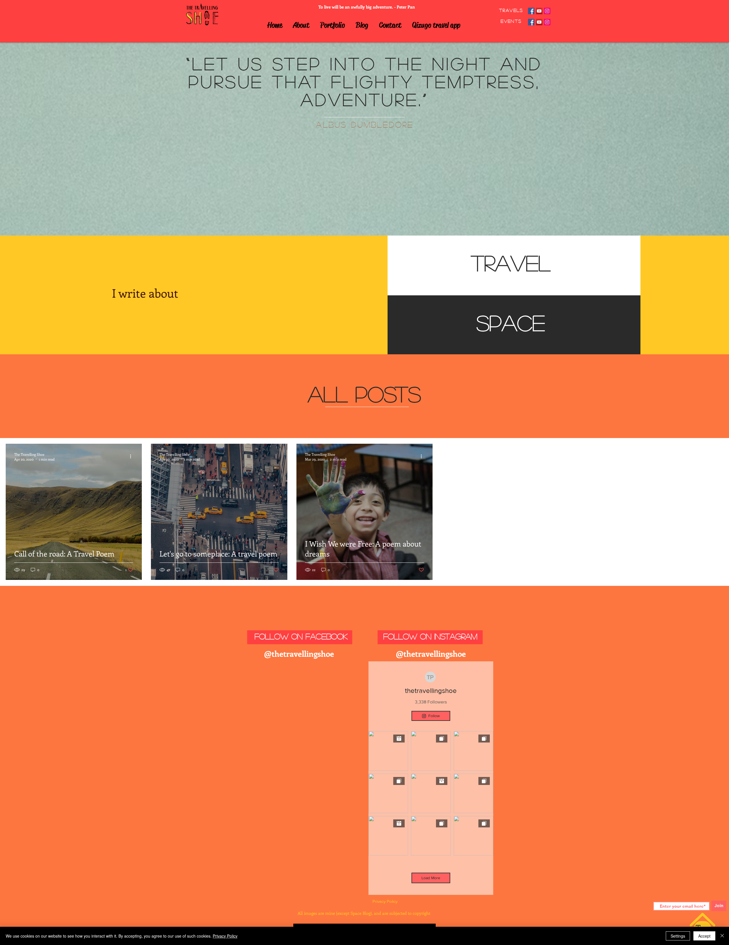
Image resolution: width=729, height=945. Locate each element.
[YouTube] (539, 11)
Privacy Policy (225, 936)
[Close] (722, 935)
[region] (514, 265)
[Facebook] (531, 11)
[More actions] (132, 456)
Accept (704, 936)
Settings (678, 936)
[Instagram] (547, 11)
